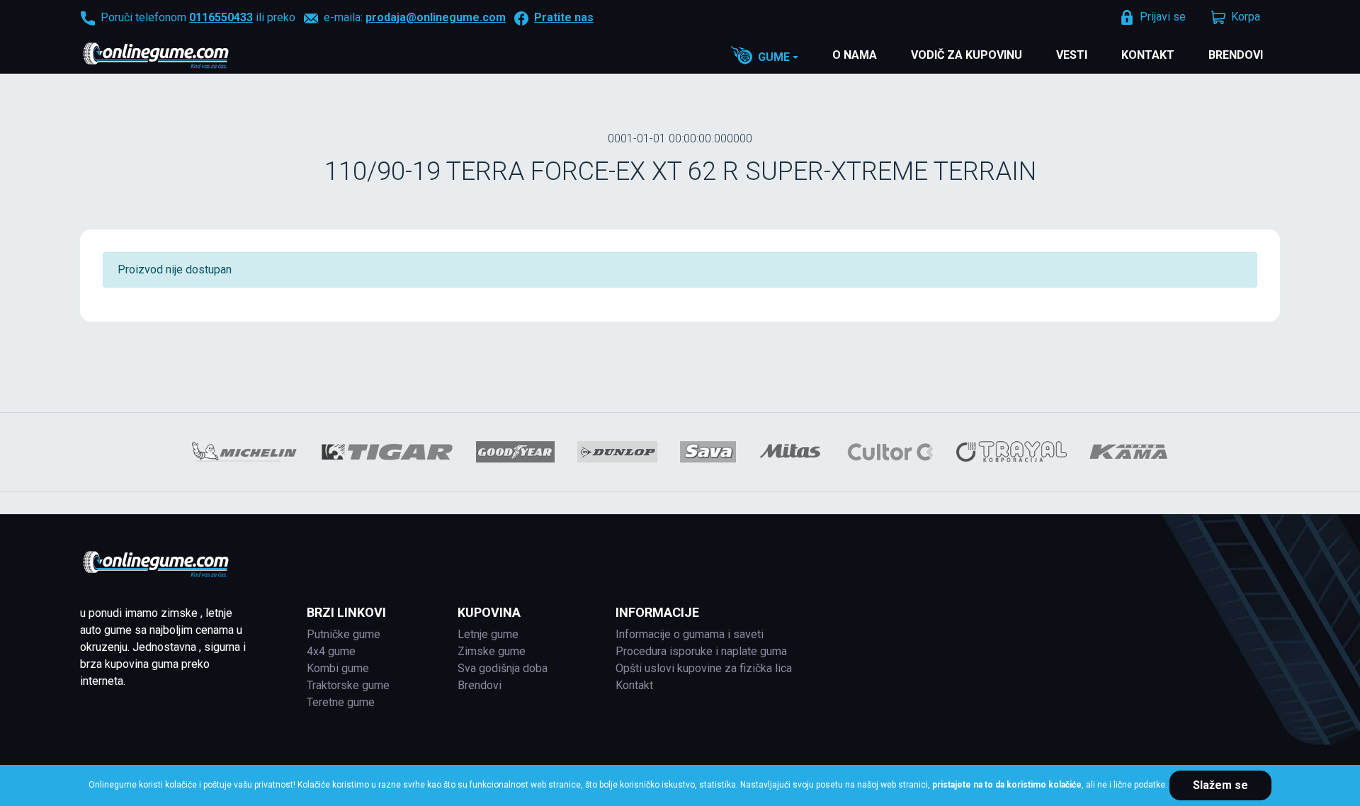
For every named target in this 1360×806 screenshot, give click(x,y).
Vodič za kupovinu (966, 55)
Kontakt (1147, 55)
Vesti (1071, 55)
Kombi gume (338, 668)
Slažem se (1220, 785)
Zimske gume (492, 651)
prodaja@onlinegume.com (436, 17)
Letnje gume (488, 634)
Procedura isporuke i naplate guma (701, 651)
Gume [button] (774, 57)
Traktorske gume (348, 685)
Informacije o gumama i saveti (690, 634)
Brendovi (1235, 55)
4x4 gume (331, 651)
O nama (854, 55)
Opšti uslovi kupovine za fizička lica (704, 668)
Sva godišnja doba (503, 668)
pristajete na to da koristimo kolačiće (1007, 785)
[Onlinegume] (174, 57)
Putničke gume (343, 634)
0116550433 (221, 17)
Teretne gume (341, 702)
